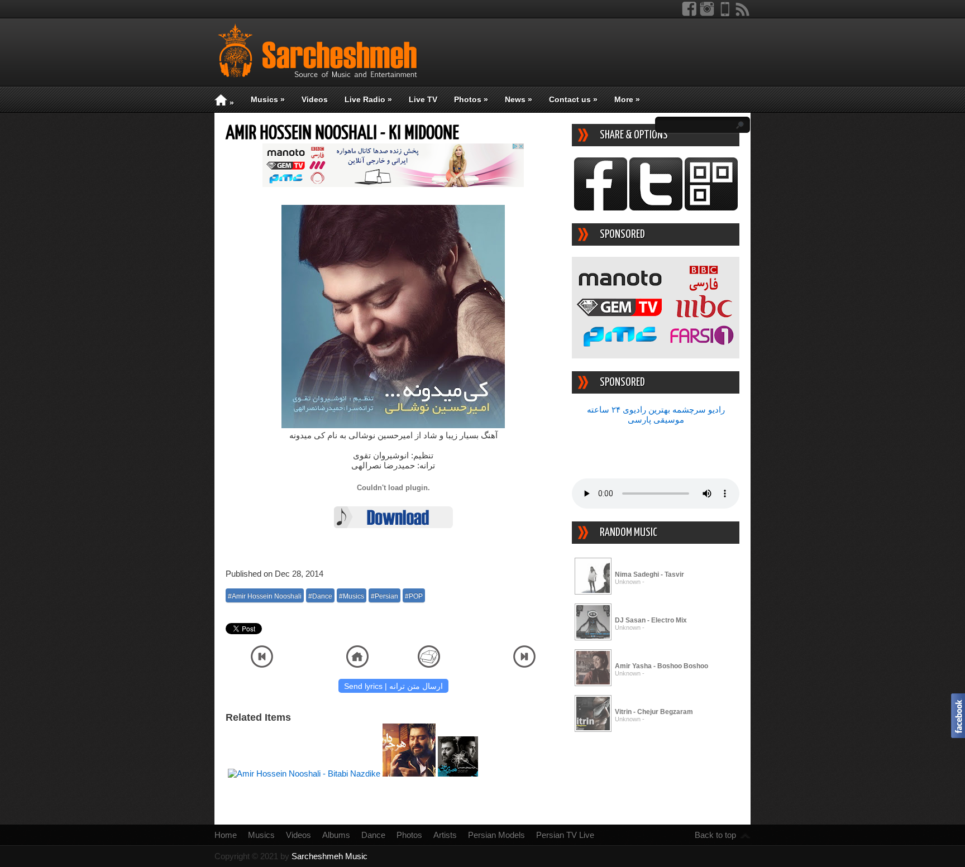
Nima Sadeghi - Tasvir (649, 574)
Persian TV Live (565, 835)
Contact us (573, 99)
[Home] (357, 664)
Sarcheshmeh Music (329, 856)
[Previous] (262, 664)
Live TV (423, 99)
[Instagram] (707, 13)
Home (225, 835)
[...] (593, 592)
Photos (471, 99)
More (627, 99)
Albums (336, 835)
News (518, 99)
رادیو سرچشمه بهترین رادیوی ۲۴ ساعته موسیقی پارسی (656, 414)
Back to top (715, 835)
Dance (373, 835)
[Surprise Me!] (429, 664)
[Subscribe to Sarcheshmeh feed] (743, 13)
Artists (445, 835)
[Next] (524, 664)
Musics (268, 99)
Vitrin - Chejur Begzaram (654, 712)
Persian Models (496, 835)
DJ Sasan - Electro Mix (651, 620)
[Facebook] (689, 13)
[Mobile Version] (725, 13)
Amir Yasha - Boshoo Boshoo (661, 666)
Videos (315, 99)
